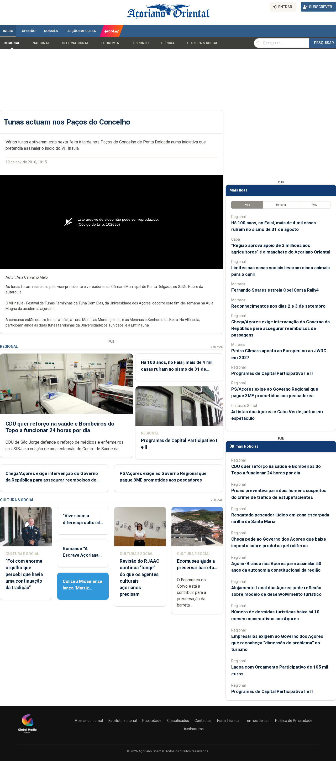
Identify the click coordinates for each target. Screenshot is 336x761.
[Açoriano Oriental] (27, 734)
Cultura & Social (202, 43)
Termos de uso (257, 720)
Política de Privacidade (293, 720)
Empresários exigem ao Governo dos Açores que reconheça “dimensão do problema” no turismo (277, 643)
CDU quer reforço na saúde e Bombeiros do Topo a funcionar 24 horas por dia (60, 427)
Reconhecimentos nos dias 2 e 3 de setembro (278, 306)
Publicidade (151, 720)
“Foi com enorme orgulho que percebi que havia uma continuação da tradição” (24, 574)
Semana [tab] (281, 204)
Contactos (203, 720)
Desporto (140, 43)
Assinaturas (194, 729)
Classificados (178, 720)
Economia (110, 43)
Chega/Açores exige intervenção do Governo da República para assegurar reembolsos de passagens (52, 480)
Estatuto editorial (122, 720)
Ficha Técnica (228, 720)
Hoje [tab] (247, 204)
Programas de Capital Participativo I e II (272, 373)
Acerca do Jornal (89, 720)
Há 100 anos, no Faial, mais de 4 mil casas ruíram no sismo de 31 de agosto (176, 369)
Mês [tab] (314, 204)
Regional (12, 43)
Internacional (75, 43)
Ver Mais (217, 347)
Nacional (41, 43)
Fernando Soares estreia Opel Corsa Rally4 (275, 290)
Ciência (168, 43)
